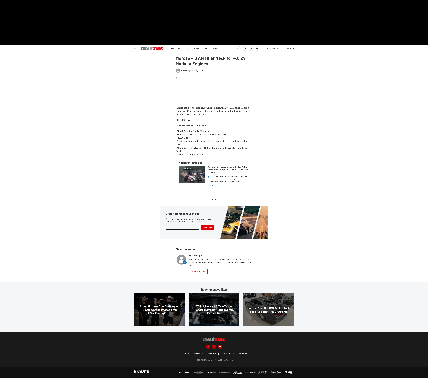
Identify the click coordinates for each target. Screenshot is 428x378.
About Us (185, 353)
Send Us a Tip (213, 353)
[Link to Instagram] (251, 48)
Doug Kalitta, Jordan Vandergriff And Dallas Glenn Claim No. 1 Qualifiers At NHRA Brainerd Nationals (228, 170)
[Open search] (239, 48)
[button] (214, 90)
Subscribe (208, 227)
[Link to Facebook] (245, 48)
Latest (171, 49)
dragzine (211, 185)
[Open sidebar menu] (135, 48)
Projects (196, 49)
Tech (187, 49)
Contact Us (198, 353)
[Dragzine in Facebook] (208, 347)
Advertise (243, 353)
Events (205, 49)
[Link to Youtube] (257, 48)
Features (215, 49)
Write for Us (229, 353)
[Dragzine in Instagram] (214, 347)
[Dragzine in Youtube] (220, 347)
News (180, 49)
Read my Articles (198, 271)
